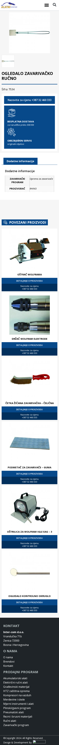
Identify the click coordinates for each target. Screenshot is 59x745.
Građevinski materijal (16, 687)
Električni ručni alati (15, 682)
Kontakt (8, 666)
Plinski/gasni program (17, 708)
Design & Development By (18, 742)
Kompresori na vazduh (17, 695)
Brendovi (8, 661)
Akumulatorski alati (15, 678)
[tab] (20, 161)
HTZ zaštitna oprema (16, 691)
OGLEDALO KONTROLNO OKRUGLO (29, 596)
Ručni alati (9, 721)
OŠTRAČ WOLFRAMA (29, 274)
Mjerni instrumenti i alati (18, 704)
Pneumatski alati (13, 712)
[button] (46, 5)
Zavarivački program (16, 725)
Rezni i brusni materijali (17, 716)
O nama (8, 657)
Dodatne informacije (20, 161)
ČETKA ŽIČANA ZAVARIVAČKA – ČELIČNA (29, 403)
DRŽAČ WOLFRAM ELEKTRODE (29, 338)
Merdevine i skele (14, 699)
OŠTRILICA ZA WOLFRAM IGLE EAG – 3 (29, 531)
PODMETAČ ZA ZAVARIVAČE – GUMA (29, 467)
